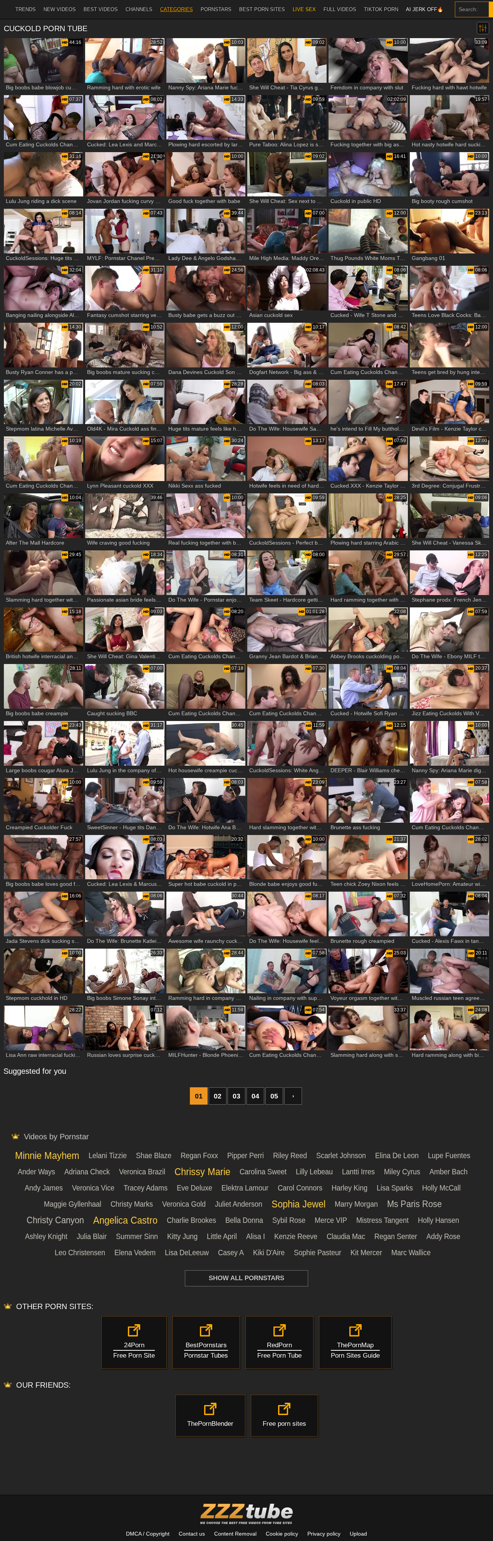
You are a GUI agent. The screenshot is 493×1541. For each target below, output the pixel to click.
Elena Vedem (135, 1252)
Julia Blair (92, 1236)
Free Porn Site (134, 1350)
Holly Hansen (438, 1220)
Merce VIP (331, 1220)
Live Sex (304, 9)
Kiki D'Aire (269, 1252)
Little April (222, 1236)
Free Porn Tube (279, 1350)
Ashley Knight (46, 1236)
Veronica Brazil (142, 1171)
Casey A (231, 1252)
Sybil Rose (288, 1220)
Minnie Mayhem (47, 1155)
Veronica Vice (93, 1188)
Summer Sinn (137, 1236)
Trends (25, 9)
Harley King (349, 1188)
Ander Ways (36, 1171)
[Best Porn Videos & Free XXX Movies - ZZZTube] (246, 1513)
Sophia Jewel (298, 1203)
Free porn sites (284, 1423)
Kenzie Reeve (295, 1236)
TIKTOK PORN (381, 9)
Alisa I (255, 1236)
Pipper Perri (245, 1155)
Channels (139, 9)
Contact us (192, 1534)
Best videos (101, 9)
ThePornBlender (210, 1423)
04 (255, 1096)
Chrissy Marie (202, 1171)
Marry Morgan (356, 1204)
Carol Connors (300, 1188)
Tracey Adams (146, 1188)
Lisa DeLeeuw (187, 1252)
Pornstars (216, 9)
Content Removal (235, 1534)
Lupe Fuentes (449, 1155)
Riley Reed (290, 1155)
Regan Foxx (199, 1155)
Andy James (44, 1188)
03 (236, 1096)
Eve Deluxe (194, 1188)
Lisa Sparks (395, 1188)
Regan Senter (395, 1236)
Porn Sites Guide (355, 1350)
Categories (176, 9)
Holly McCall (441, 1188)
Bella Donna (244, 1220)
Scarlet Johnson (341, 1155)
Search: (468, 9)
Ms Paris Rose (414, 1203)
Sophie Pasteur (317, 1252)
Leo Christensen (80, 1252)
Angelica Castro (125, 1220)
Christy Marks (132, 1204)
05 (274, 1096)
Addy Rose (443, 1236)
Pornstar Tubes (206, 1350)
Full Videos (340, 9)
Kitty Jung (182, 1236)
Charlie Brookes (191, 1220)
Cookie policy (282, 1534)
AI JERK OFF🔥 (424, 9)
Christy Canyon (55, 1219)
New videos (60, 9)
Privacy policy (323, 1534)
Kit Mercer (366, 1252)
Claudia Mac (346, 1236)
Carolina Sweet (263, 1171)
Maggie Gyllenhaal (72, 1204)
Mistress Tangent (382, 1220)
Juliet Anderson (238, 1204)
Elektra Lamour (244, 1188)
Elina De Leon (397, 1155)
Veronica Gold (184, 1204)
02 (217, 1096)
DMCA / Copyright (147, 1534)
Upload (358, 1534)
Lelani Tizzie (108, 1155)
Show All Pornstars (246, 1278)
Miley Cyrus (402, 1171)
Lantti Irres (358, 1171)
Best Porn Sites (262, 9)
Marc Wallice (411, 1252)
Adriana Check (87, 1171)
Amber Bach (448, 1171)
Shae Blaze (153, 1155)
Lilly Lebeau (314, 1171)
